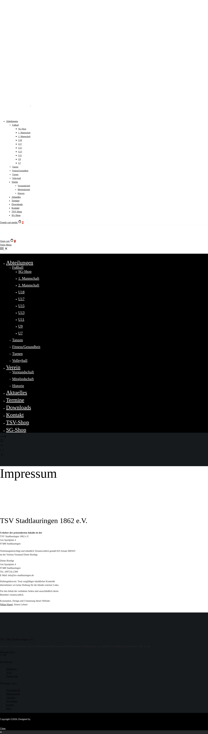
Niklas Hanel (6, 604)
